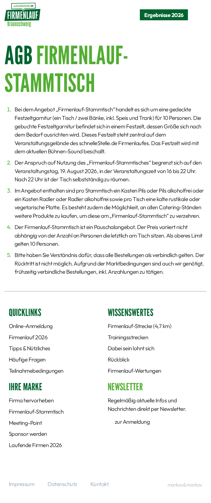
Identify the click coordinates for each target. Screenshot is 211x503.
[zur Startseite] (22, 15)
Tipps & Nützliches (29, 348)
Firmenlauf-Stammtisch (36, 411)
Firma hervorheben (31, 400)
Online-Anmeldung (31, 326)
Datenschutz (62, 484)
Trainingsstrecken (128, 337)
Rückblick (118, 359)
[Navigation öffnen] (197, 14)
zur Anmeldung (132, 421)
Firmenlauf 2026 (28, 337)
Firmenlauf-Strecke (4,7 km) (139, 326)
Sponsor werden (28, 433)
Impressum (21, 484)
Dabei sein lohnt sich (131, 348)
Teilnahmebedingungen (36, 370)
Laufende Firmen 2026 (35, 445)
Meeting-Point (25, 422)
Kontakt (99, 484)
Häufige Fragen (27, 359)
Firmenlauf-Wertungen (134, 370)
